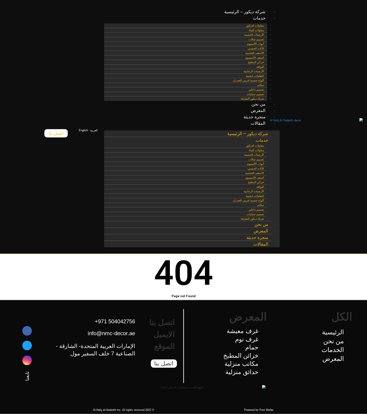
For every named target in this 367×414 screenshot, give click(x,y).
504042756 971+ (115, 321)
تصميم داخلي (256, 89)
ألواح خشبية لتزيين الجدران (248, 80)
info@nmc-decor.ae (111, 333)
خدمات (259, 18)
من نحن (258, 104)
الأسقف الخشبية (254, 53)
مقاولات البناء (256, 30)
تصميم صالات (256, 39)
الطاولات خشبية (255, 76)
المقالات (258, 123)
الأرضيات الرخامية (254, 71)
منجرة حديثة (254, 116)
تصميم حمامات (255, 94)
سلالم (260, 85)
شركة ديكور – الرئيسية (244, 11)
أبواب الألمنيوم (255, 43)
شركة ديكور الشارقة (252, 98)
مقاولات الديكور (255, 25)
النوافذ (260, 66)
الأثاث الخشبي (256, 48)
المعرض (258, 110)
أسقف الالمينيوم (254, 57)
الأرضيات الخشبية (254, 34)
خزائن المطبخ (256, 62)
